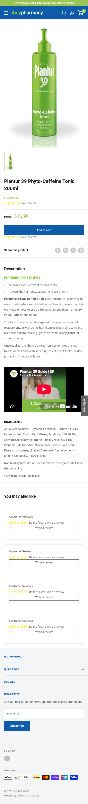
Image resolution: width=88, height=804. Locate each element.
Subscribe (17, 726)
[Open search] (64, 13)
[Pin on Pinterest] (65, 250)
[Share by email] (81, 250)
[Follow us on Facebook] (7, 758)
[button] (13, 203)
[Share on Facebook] (58, 250)
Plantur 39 (11, 197)
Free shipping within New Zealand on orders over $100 (44, 3)
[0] (80, 12)
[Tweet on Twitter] (73, 250)
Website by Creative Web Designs (22, 795)
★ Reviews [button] (84, 405)
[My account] (72, 13)
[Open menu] (6, 13)
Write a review (44, 528)
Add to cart (44, 230)
